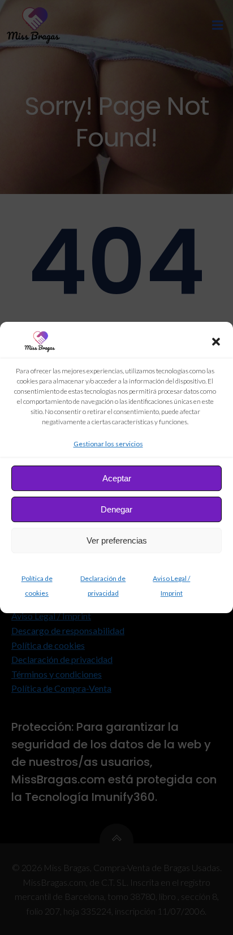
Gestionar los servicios (108, 444)
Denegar (116, 509)
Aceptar (116, 478)
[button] (216, 341)
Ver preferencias (117, 540)
